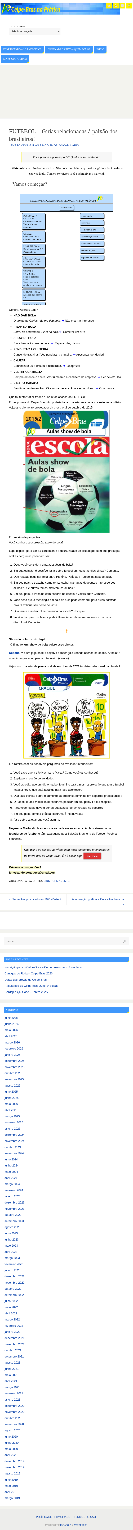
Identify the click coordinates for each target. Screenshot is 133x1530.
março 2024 (12, 1184)
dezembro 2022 (14, 1276)
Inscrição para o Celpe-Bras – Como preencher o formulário (43, 967)
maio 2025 (11, 1104)
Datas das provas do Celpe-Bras (26, 979)
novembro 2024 (14, 1141)
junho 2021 (12, 1368)
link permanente (57, 881)
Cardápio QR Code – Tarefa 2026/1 (27, 992)
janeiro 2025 (12, 1128)
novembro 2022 (14, 1282)
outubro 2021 (13, 1350)
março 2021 (12, 1387)
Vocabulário (69, 145)
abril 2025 (11, 1110)
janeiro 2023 (12, 1270)
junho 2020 (12, 1442)
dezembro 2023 (14, 1202)
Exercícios (19, 145)
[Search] (124, 941)
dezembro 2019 (14, 1461)
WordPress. (81, 1525)
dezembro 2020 (14, 1406)
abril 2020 (11, 1455)
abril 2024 (11, 1178)
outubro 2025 (13, 1073)
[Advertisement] (66, 90)
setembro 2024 (14, 1153)
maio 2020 (11, 1449)
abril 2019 (11, 1492)
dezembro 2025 (14, 1061)
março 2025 (12, 1116)
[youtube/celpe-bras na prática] (109, 5)
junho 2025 (12, 1098)
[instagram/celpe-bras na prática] (122, 5)
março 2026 (12, 1042)
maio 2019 (11, 1485)
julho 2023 (11, 1233)
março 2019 (12, 1498)
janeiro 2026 (12, 1054)
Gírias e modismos (43, 145)
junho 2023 (12, 1239)
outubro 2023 (13, 1214)
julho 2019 (11, 1479)
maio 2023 (11, 1245)
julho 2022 (11, 1301)
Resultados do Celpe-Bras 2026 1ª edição (31, 985)
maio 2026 (11, 1030)
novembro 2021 (14, 1344)
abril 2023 (11, 1252)
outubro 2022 (13, 1288)
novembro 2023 (14, 1208)
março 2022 (12, 1319)
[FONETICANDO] (116, 5)
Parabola (65, 1525)
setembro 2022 (14, 1295)
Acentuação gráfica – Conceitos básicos (98, 902)
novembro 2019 (14, 1467)
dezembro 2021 (14, 1338)
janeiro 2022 (12, 1331)
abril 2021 (11, 1381)
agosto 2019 (12, 1473)
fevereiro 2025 (14, 1122)
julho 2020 (11, 1436)
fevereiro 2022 (14, 1325)
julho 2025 (11, 1091)
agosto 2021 (12, 1362)
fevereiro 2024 (14, 1190)
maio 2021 (11, 1375)
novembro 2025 (14, 1067)
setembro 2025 (14, 1079)
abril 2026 (11, 1036)
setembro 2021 (14, 1356)
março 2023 (12, 1258)
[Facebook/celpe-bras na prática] (129, 5)
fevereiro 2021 (14, 1393)
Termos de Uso (85, 1516)
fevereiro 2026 (14, 1048)
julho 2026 (11, 1017)
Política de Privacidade (53, 1516)
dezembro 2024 (14, 1134)
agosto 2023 (12, 1227)
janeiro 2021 (12, 1399)
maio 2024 (11, 1171)
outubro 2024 (13, 1147)
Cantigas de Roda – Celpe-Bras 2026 (28, 973)
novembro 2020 (14, 1412)
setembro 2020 (14, 1424)
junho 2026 (12, 1024)
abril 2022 (11, 1313)
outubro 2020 (13, 1418)
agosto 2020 (12, 1430)
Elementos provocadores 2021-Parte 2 (35, 899)
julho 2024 (11, 1159)
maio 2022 (11, 1307)
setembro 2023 (14, 1221)
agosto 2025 (12, 1085)
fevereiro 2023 (14, 1264)
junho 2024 (12, 1165)
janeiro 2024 (12, 1196)
